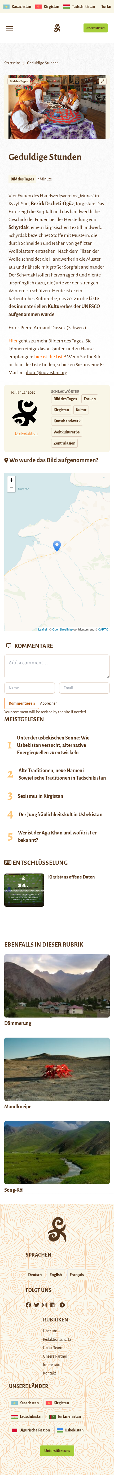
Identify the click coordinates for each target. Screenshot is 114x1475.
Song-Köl (14, 1190)
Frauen (90, 399)
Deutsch (35, 1275)
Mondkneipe (17, 1106)
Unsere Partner (55, 1356)
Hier (12, 340)
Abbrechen (49, 703)
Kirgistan (61, 410)
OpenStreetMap (62, 629)
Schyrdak (18, 227)
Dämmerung (17, 1023)
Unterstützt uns (96, 28)
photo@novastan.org (45, 372)
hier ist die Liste (49, 356)
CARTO (103, 629)
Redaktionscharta (57, 1339)
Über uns (50, 1331)
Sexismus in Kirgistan (40, 796)
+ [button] (11, 480)
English (56, 1275)
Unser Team (52, 1348)
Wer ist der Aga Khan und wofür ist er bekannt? (57, 836)
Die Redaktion (26, 433)
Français (77, 1275)
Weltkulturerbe (67, 432)
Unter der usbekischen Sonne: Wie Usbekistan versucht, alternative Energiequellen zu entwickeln (53, 745)
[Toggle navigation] (9, 28)
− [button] (11, 488)
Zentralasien (64, 443)
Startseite (12, 63)
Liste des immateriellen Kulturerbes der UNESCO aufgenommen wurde (54, 306)
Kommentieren (22, 703)
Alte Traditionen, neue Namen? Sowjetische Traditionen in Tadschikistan (62, 774)
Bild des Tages (19, 81)
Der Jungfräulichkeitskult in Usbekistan (61, 814)
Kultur (81, 410)
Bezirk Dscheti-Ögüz (52, 203)
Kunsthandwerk (67, 421)
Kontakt (49, 1373)
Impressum (52, 1365)
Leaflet (42, 629)
